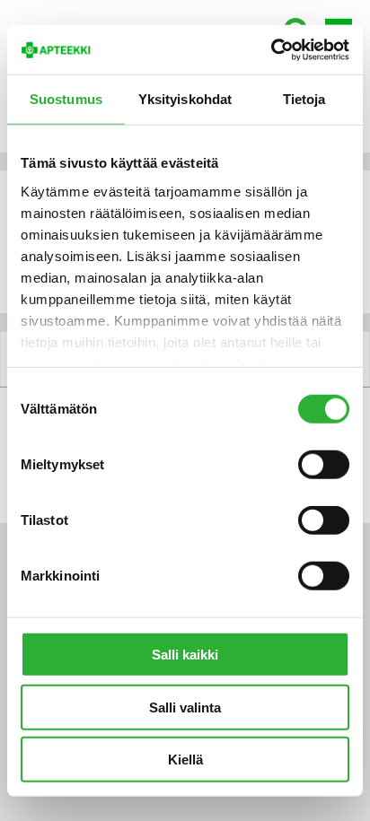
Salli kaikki (185, 654)
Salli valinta (185, 706)
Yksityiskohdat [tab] (185, 99)
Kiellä (185, 759)
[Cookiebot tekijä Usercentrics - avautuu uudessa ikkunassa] (270, 49)
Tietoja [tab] (304, 99)
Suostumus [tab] (66, 99)
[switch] (323, 464)
